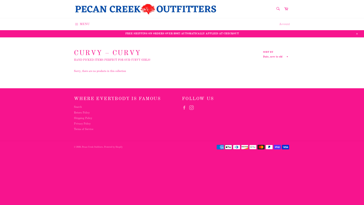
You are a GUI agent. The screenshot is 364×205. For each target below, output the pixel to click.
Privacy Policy (82, 123)
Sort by (268, 52)
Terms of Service (83, 129)
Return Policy (82, 112)
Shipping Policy (83, 118)
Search (78, 107)
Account (284, 24)
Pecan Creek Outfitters (92, 147)
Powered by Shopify (113, 147)
